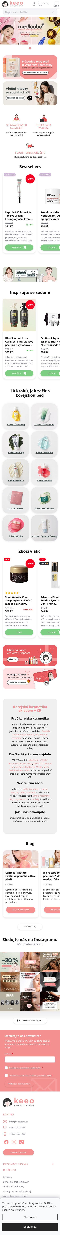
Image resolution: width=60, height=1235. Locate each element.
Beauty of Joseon (17, 763)
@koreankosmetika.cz (30, 944)
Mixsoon (19, 766)
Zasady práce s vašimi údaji (17, 1191)
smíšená (31, 792)
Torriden (18, 770)
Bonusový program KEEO (16, 1181)
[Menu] (56, 4)
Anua (29, 763)
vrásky (36, 799)
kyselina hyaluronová (23, 734)
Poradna (7, 1176)
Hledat (53, 12)
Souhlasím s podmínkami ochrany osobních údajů (30, 1075)
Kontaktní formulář (18, 1152)
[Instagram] (13, 1141)
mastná (14, 792)
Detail (19, 632)
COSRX (43, 760)
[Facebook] (5, 1141)
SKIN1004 (39, 763)
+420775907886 (17, 1127)
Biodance (30, 766)
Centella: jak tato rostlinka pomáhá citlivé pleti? (20, 876)
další (27, 770)
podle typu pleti (31, 789)
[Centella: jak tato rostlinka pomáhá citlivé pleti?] (20, 859)
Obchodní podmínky (13, 1186)
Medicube (34, 760)
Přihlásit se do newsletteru (19, 1083)
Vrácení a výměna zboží (15, 1196)
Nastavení (30, 1217)
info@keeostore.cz (18, 1121)
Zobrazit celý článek (20, 909)
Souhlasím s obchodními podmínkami (25, 1067)
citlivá (23, 792)
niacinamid (41, 734)
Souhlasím (30, 1227)
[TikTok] (21, 1141)
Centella (46, 731)
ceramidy (16, 737)
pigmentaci (20, 799)
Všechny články (30, 926)
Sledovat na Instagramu (33, 1020)
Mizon (39, 766)
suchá (44, 789)
